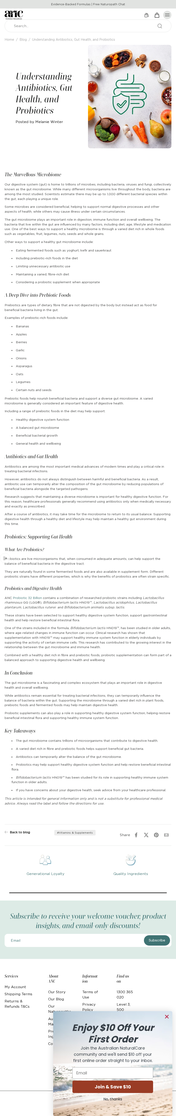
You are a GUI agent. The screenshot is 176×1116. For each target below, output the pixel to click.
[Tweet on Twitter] (146, 835)
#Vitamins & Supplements (75, 832)
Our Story (57, 992)
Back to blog (20, 832)
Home (9, 39)
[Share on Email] (166, 835)
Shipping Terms (18, 994)
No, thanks (112, 1099)
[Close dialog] (166, 1016)
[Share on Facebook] (136, 835)
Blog (23, 39)
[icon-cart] (157, 15)
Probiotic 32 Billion (27, 597)
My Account (15, 987)
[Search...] (160, 26)
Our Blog (56, 999)
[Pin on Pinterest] (156, 835)
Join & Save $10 (113, 1087)
